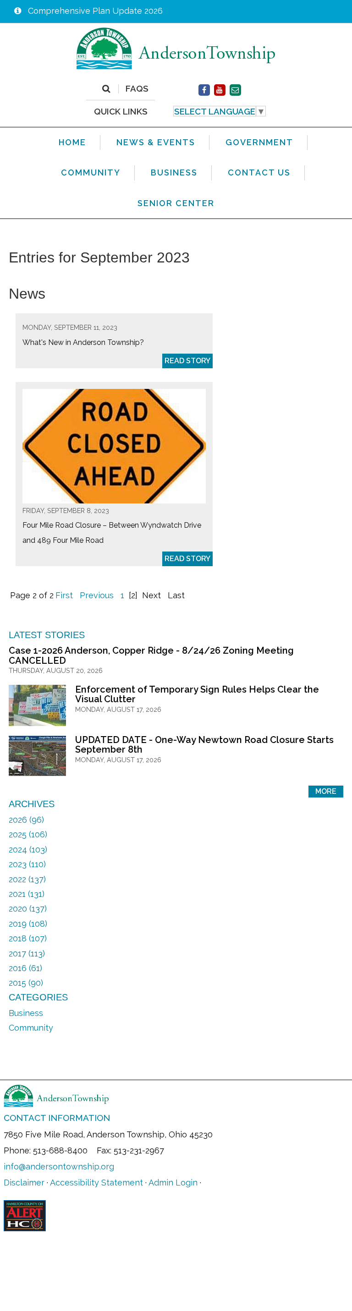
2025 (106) (28, 834)
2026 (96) (26, 820)
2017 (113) (27, 953)
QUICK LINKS (121, 111)
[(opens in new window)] (204, 90)
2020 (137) (28, 908)
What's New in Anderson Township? (83, 342)
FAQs (137, 88)
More (325, 791)
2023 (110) (27, 864)
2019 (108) (28, 924)
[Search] (106, 88)
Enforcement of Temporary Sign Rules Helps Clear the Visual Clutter (197, 694)
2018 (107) (28, 938)
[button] (219, 111)
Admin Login (173, 1182)
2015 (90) (26, 983)
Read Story (187, 360)
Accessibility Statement (96, 1182)
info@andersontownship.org (59, 1166)
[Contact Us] (235, 90)
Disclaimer (24, 1182)
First (64, 595)
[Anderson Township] (176, 48)
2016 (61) (25, 968)
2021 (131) (26, 894)
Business (26, 1013)
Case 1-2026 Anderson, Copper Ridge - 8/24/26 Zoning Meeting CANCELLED (151, 655)
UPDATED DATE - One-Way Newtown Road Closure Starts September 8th (204, 744)
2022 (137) (27, 879)
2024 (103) (28, 849)
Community (31, 1027)
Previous (97, 595)
